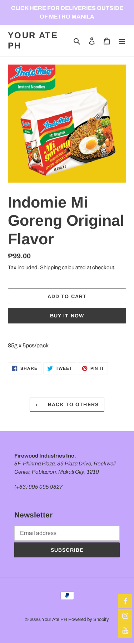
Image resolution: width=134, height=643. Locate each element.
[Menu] (121, 41)
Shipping (50, 267)
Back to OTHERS (72, 404)
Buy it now (67, 315)
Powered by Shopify (88, 619)
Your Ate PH (33, 40)
